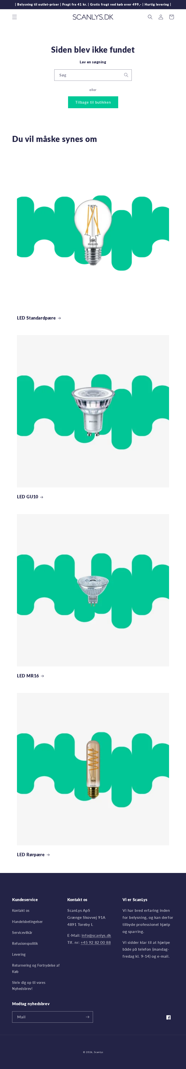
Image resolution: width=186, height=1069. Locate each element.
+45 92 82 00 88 (96, 942)
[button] (14, 17)
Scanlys (98, 1052)
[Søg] (126, 75)
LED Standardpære (36, 318)
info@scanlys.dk (96, 935)
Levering (19, 954)
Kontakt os (21, 910)
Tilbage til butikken (93, 102)
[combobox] (93, 75)
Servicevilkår (22, 932)
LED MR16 (28, 675)
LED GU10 (27, 496)
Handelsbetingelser (27, 922)
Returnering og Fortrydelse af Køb (36, 968)
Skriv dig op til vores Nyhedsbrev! (28, 985)
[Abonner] (87, 1017)
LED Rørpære (31, 854)
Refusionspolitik (25, 943)
